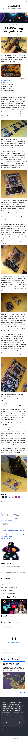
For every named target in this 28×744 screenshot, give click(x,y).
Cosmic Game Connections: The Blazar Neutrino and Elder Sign (6, 536)
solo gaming (4, 726)
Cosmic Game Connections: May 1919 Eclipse (7, 521)
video (20, 726)
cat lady (18, 706)
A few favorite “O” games (6, 584)
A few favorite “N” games (6, 590)
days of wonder (18, 708)
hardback (20, 714)
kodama (8, 716)
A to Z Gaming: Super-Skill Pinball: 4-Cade (10, 582)
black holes (17, 704)
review (23, 530)
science (8, 724)
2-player (4, 702)
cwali (12, 708)
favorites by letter (16, 712)
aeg (8, 702)
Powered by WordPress (9, 741)
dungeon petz (5, 710)
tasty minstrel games (13, 726)
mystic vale (10, 718)
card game (4, 706)
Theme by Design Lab (19, 741)
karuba (3, 716)
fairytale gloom (14, 530)
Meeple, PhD (14, 5)
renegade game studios (7, 722)
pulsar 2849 (21, 720)
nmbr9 (23, 718)
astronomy (20, 702)
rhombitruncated (6, 619)
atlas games (8, 530)
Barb (19, 35)
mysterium (4, 718)
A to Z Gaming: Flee (20, 534)
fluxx (22, 712)
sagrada (3, 724)
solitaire (20, 724)
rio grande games (21, 722)
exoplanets (17, 710)
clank (23, 706)
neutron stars (17, 718)
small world (14, 724)
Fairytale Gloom (5, 80)
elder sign (11, 710)
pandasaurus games (6, 720)
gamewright (9, 714)
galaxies (3, 714)
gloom (20, 530)
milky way (20, 716)
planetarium (14, 720)
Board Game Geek (15, 619)
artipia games (13, 702)
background (11, 704)
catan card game (11, 706)
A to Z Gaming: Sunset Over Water (8, 593)
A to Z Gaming (12, 24)
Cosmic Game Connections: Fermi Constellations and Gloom (19, 513)
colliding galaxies (5, 708)
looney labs (14, 716)
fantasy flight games (6, 712)
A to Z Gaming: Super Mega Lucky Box (9, 587)
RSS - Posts (3, 732)
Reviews (17, 24)
